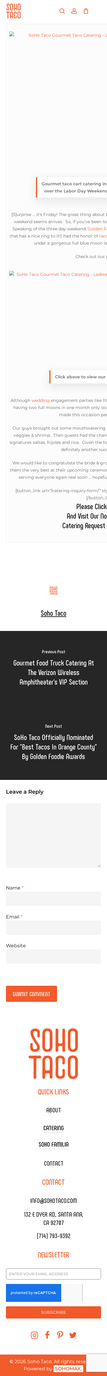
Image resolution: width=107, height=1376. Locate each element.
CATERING (53, 1127)
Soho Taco (53, 612)
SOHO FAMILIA (54, 1144)
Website (16, 946)
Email (14, 917)
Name (14, 888)
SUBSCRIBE (53, 1312)
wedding (41, 400)
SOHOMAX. (68, 1369)
